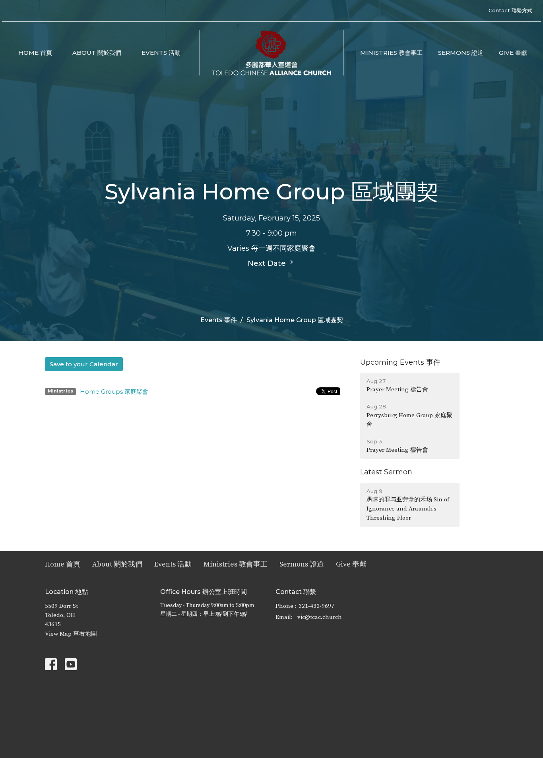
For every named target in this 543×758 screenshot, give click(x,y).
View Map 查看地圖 (71, 634)
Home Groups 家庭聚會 (114, 391)
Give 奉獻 (513, 52)
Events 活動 (161, 52)
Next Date (268, 263)
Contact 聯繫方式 (510, 10)
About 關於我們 (96, 52)
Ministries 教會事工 (391, 52)
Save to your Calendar (84, 364)
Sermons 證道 (460, 52)
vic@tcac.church (319, 617)
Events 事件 (218, 320)
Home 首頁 (35, 52)
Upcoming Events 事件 (400, 362)
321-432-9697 (316, 606)
